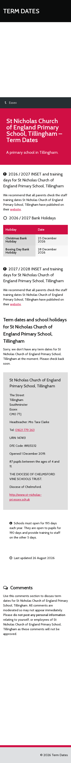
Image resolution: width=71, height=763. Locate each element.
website (15, 209)
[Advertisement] (35, 59)
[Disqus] (35, 688)
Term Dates (21, 11)
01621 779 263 (25, 430)
